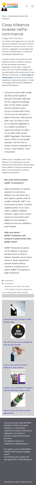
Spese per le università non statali (17, 286)
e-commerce (9, 283)
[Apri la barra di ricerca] (27, 6)
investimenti (9, 281)
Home (4, 16)
